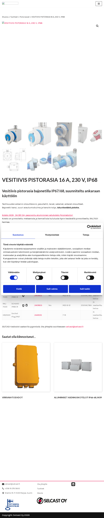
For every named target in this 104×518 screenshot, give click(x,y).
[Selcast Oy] (10, 3)
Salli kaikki (85, 289)
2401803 (38, 305)
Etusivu (5, 17)
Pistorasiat (25, 17)
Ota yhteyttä (42, 484)
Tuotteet (14, 17)
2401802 (38, 295)
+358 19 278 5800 (12, 488)
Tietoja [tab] (86, 235)
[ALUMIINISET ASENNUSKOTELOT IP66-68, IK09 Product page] (78, 371)
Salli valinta (52, 289)
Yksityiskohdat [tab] (52, 235)
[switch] (39, 277)
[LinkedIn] (73, 484)
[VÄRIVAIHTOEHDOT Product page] (26, 371)
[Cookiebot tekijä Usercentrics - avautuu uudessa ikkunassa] (89, 227)
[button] (97, 25)
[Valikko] (99, 3)
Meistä (40, 493)
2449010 (38, 315)
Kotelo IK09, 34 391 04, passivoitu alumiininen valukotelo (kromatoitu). (37, 215)
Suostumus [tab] (18, 235)
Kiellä (19, 289)
